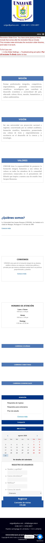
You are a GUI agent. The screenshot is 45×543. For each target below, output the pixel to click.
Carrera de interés (14, 490)
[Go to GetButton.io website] (40, 541)
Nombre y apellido (14, 469)
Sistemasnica (22, 539)
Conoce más (6, 228)
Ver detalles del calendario (22, 459)
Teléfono (11, 483)
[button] (39, 34)
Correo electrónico (14, 476)
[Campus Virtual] (26, 29)
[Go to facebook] (40, 536)
